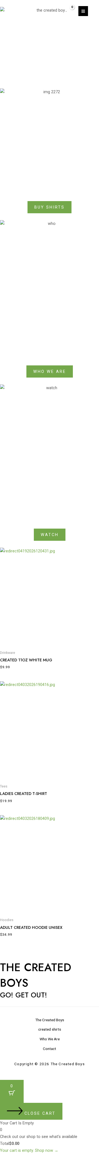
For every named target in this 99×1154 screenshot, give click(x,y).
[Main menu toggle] (83, 11)
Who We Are (50, 1039)
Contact (49, 1048)
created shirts (49, 1029)
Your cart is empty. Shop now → (29, 1150)
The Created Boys (49, 1020)
